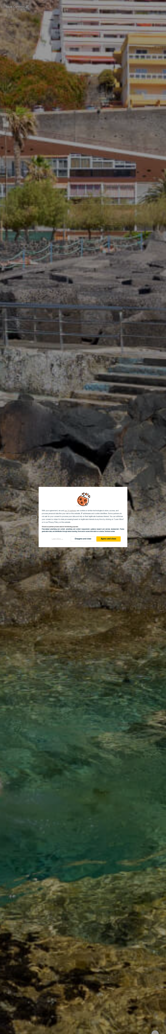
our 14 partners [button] (70, 511)
